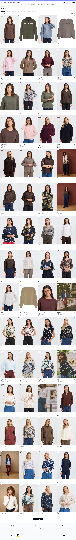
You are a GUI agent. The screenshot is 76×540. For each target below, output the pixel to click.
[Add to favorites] (18, 15)
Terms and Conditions (18, 539)
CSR (35, 530)
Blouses (7, 6)
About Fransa (37, 525)
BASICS (11, 2)
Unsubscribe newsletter (38, 528)
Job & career (37, 531)
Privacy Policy (12, 539)
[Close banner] (74, 0)
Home (1, 6)
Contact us (12, 525)
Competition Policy (13, 528)
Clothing (4, 6)
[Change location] (72, 2)
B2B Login (62, 525)
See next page (38, 519)
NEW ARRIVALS (3, 2)
